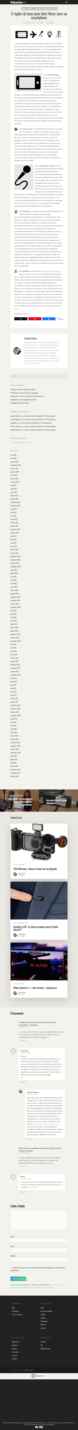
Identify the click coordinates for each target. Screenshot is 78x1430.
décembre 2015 (15, 742)
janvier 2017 (14, 702)
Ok (36, 1427)
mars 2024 (13, 475)
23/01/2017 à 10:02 (32, 1094)
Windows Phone (45, 1348)
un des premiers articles (52, 271)
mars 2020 (13, 587)
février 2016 (14, 736)
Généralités (35, 8)
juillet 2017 (14, 681)
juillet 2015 (14, 759)
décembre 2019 (15, 597)
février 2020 (14, 590)
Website (13, 1256)
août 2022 (13, 509)
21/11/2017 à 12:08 (24, 1153)
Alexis (22, 1177)
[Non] (76, 1425)
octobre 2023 (14, 482)
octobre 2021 (14, 533)
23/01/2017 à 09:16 (25, 1053)
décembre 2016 (15, 705)
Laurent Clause (29, 22)
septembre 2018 (15, 641)
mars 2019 (13, 624)
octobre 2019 (14, 604)
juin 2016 (13, 722)
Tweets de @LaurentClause (20, 442)
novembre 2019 (15, 600)
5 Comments (50, 22)
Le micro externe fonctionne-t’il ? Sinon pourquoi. (39, 416)
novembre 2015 (15, 746)
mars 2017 (13, 695)
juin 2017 (13, 685)
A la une (25, 8)
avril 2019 (13, 621)
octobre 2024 (14, 472)
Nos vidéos (15, 1352)
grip (15, 309)
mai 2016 (13, 725)
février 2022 (14, 522)
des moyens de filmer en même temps (46, 1124)
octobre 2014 (14, 776)
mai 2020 (13, 580)
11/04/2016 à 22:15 (24, 1027)
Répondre (23, 1040)
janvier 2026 (14, 462)
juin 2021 (13, 536)
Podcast (14, 1348)
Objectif (43, 1324)
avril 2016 (13, 729)
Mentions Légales (28, 1370)
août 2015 (13, 756)
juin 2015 (13, 763)
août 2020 (13, 570)
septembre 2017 (15, 675)
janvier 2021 (14, 553)
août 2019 (13, 610)
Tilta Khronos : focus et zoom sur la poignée (24, 393)
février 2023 (14, 495)
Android (43, 1342)
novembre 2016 (15, 708)
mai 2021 (13, 539)
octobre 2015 (14, 749)
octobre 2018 (14, 637)
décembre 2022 (15, 502)
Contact (14, 1359)
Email (12, 1246)
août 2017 (13, 678)
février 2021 (14, 549)
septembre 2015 (15, 752)
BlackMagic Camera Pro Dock (19, 403)
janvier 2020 (14, 593)
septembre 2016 (15, 715)
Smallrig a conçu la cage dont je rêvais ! (23, 389)
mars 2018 (13, 654)
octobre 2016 (14, 712)
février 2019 (14, 627)
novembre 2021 (15, 529)
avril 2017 (13, 692)
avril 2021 (13, 543)
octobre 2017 (14, 671)
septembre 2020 (15, 566)
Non (41, 1427)
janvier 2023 (14, 499)
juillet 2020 (14, 573)
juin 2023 (13, 485)
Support (43, 1328)
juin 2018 (13, 644)
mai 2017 (13, 688)
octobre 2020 (14, 563)
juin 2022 (13, 512)
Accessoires (21, 864)
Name (12, 1236)
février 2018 (14, 658)
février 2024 (14, 478)
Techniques (52, 8)
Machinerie (44, 1321)
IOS (42, 1345)
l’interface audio (36, 203)
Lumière (43, 1318)
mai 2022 (13, 516)
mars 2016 (13, 732)
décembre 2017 (15, 664)
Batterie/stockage (46, 1311)
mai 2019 (13, 617)
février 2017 (14, 698)
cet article (44, 49)
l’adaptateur (22, 203)
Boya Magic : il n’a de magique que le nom (23, 399)
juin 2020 (13, 577)
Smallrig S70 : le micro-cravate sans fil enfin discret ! (27, 396)
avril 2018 (13, 651)
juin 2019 (13, 614)
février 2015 (14, 766)
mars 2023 (13, 492)
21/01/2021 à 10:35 (25, 1178)
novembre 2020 (15, 560)
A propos (14, 1355)
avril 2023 (13, 489)
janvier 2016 (14, 739)
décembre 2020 (15, 556)
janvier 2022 (14, 526)
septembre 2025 (15, 465)
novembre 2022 (15, 505)
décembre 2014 (15, 769)
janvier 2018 (14, 661)
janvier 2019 (14, 631)
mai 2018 (13, 648)
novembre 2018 (15, 634)
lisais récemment (51, 77)
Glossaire (15, 1345)
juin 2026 (13, 455)
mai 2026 (13, 458)
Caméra (43, 1314)
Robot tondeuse (32, 1187)
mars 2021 (13, 546)
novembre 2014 (15, 773)
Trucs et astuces (17, 1314)
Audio (26, 923)
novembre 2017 (15, 668)
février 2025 (14, 468)
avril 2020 (13, 583)
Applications (21, 983)
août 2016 (13, 719)
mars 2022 (13, 519)
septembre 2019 (15, 607)
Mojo (44, 8)
